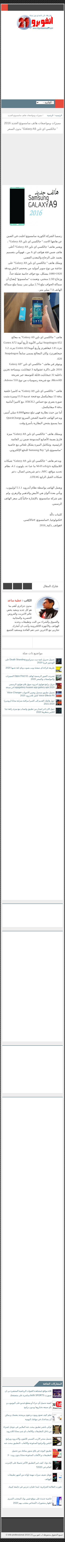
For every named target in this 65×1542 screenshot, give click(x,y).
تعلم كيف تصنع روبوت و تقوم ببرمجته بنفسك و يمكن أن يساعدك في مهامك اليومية (28, 1417)
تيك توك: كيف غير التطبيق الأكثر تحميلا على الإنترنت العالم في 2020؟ (28, 1465)
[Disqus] (32, 761)
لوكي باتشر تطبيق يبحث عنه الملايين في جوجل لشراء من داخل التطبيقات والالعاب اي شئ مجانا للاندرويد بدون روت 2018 (27, 1430)
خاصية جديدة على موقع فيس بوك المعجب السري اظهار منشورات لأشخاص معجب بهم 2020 (29, 1500)
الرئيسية (58, 115)
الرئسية (50, 115)
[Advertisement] (32, 63)
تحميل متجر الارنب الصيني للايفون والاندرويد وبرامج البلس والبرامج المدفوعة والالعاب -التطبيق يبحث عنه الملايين (27, 1442)
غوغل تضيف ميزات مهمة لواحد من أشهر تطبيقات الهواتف (29, 1477)
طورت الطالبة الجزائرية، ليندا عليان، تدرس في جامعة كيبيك (35, 1487)
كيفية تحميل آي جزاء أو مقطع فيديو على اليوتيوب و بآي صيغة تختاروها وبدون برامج (28, 1405)
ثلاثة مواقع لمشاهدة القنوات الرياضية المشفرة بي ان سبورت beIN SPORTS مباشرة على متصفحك (28, 1393)
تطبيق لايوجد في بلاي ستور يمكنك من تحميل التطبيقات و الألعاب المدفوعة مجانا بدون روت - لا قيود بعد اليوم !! (29, 1454)
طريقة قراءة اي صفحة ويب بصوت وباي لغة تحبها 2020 (30, 668)
